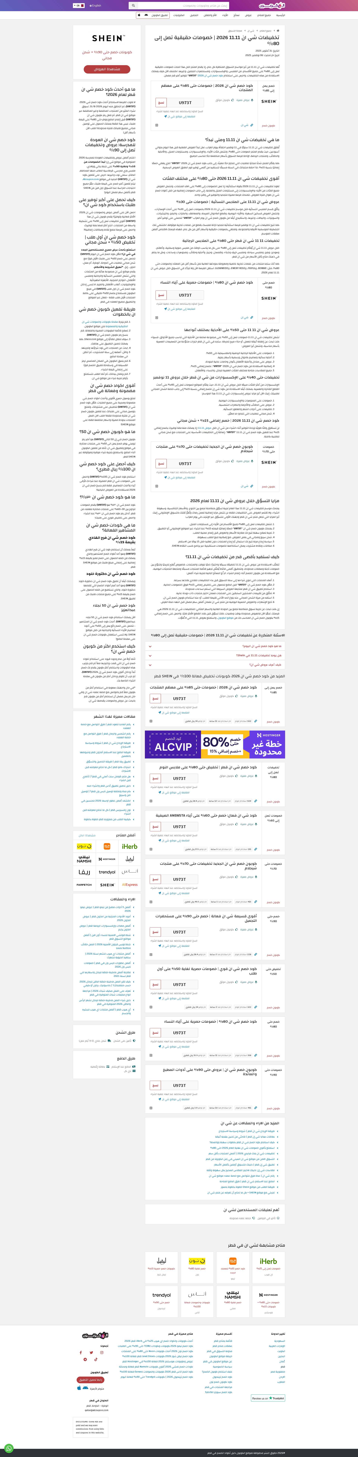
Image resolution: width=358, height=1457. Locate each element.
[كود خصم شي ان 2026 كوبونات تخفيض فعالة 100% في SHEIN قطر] (268, 101)
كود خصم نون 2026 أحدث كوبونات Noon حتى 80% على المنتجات (157, 1351)
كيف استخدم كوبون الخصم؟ (217, 1372)
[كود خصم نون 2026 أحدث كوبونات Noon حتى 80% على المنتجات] (197, 1261)
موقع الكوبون (225, 617)
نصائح (236, 15)
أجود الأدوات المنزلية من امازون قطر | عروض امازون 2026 (107, 918)
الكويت (281, 1351)
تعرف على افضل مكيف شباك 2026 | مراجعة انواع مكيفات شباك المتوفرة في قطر (107, 993)
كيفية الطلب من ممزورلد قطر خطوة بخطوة (107, 819)
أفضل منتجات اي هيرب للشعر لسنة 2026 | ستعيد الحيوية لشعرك (108, 956)
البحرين (281, 1356)
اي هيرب (268, 1275)
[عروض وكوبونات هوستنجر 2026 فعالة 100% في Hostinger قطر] (268, 1295)
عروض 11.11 (204, 428)
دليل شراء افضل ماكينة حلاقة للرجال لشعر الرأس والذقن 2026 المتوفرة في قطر (105, 1002)
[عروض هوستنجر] (215, 744)
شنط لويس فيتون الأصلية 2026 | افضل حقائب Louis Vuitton (106, 946)
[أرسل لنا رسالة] (9, 1448)
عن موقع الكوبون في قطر (217, 1361)
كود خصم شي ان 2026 (210, 75)
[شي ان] (107, 38)
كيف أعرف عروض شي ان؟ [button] (265, 664)
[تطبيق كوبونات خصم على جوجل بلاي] (146, 15)
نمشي (233, 1308)
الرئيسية (280, 15)
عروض (248, 15)
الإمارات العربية (277, 1346)
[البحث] (133, 5)
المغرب (281, 1382)
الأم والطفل (210, 15)
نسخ (161, 102)
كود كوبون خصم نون (220, 1382)
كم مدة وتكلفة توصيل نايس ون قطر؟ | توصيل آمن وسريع (106, 793)
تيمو (233, 1279)
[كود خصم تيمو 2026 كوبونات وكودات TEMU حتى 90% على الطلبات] (233, 1261)
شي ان (251, 31)
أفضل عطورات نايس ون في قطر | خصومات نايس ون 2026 (107, 965)
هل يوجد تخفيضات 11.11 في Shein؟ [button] (258, 655)
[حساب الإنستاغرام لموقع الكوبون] (102, 1352)
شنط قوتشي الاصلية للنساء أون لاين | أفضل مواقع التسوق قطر (107, 937)
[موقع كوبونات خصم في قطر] (278, 31)
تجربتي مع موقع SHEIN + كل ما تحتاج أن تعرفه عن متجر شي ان (241, 1193)
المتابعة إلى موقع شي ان (181, 116)
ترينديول (161, 1308)
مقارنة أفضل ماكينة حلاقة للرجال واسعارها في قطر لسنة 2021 (105, 974)
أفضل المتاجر (125, 835)
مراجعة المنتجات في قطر (218, 1387)
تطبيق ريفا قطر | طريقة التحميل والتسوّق (108, 762)
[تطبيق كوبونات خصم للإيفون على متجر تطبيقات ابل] (139, 15)
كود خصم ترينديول (222, 1377)
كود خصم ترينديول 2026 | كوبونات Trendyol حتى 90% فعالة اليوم (157, 1377)
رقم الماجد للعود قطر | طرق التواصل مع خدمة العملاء (106, 726)
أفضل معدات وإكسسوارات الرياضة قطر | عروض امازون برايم (105, 928)
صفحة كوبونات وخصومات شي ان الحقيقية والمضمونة (105, 323)
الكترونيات (178, 15)
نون (197, 1275)
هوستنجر (268, 1312)
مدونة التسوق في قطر (219, 1351)
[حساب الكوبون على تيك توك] (96, 1359)
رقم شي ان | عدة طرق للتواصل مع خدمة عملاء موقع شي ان (242, 1176)
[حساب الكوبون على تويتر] (91, 1352)
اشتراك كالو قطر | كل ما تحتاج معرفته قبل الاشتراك (108, 769)
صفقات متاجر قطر (222, 1346)
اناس (197, 1312)
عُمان (282, 1361)
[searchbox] (183, 5)
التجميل (194, 15)
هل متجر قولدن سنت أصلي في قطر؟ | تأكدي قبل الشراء (107, 778)
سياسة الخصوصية (222, 1367)
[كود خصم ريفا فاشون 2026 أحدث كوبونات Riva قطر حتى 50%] (84, 872)
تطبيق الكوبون (160, 15)
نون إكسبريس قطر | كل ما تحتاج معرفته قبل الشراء (107, 812)
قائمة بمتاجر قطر (223, 1341)
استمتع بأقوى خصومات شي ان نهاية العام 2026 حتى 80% (242, 1148)
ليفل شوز (161, 1275)
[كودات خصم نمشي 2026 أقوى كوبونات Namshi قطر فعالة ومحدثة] (233, 1295)
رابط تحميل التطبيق (90, 1379)
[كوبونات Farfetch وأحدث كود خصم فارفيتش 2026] (84, 884)
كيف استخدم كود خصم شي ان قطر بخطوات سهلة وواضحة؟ (242, 1143)
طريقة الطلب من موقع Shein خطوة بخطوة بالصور (248, 1187)
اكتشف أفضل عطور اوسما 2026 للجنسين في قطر (106, 803)
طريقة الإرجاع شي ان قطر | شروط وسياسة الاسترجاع (247, 1131)
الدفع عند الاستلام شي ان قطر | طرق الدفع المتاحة (247, 1182)
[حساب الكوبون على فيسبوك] (80, 1352)
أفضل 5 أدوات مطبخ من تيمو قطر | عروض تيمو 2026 (105, 909)
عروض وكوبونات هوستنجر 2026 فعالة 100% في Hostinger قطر (157, 1361)
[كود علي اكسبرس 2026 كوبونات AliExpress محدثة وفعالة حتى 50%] (129, 884)
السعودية (279, 1341)
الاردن (282, 1377)
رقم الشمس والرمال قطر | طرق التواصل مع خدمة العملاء (107, 736)
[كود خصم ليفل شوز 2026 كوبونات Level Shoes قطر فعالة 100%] (161, 1261)
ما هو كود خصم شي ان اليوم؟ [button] (262, 646)
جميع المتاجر (264, 15)
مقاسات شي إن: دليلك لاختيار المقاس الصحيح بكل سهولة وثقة (241, 1170)
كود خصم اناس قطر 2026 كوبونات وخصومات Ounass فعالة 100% (156, 1372)
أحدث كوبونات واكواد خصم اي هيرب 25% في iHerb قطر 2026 (159, 1341)
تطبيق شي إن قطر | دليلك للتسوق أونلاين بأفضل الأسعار (244, 1165)
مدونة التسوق (235, 31)
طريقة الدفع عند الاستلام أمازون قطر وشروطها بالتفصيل (105, 754)
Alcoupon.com (91, 179)
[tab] (215, 646)
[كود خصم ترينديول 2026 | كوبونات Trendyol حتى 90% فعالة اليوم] (161, 1295)
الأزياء (225, 15)
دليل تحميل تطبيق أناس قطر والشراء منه (109, 786)
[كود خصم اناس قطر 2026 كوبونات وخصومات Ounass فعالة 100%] (197, 1295)
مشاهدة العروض (107, 69)
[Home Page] (272, 5)
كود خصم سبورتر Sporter (218, 1392)
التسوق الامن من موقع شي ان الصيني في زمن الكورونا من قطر (240, 1159)
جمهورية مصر (278, 1372)
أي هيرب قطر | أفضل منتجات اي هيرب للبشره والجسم (106, 1012)
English (96, 5)
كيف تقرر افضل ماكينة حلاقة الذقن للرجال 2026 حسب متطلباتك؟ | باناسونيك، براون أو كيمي (105, 984)
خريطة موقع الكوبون (220, 1356)
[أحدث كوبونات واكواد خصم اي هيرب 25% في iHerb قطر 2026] (268, 1261)
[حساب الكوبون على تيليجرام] (85, 1359)
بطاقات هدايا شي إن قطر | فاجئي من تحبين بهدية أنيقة (245, 1137)
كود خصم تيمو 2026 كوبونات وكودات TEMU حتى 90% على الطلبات (155, 1346)
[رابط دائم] (251, 125)
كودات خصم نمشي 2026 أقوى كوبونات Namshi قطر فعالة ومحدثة (156, 1367)
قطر (283, 1367)
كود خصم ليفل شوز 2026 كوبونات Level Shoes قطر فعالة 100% (157, 1356)
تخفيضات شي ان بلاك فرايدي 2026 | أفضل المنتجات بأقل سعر (241, 1154)
